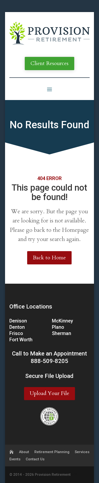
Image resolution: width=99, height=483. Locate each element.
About (24, 452)
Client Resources (49, 63)
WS (74, 474)
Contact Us (35, 459)
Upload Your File (49, 393)
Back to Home (49, 257)
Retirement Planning (51, 452)
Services (82, 452)
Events (14, 459)
